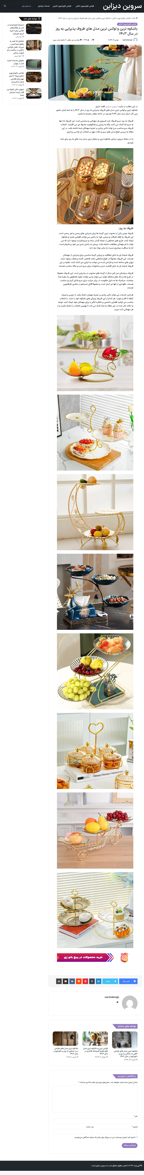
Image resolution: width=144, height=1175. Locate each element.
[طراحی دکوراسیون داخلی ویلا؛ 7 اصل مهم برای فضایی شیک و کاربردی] (33, 77)
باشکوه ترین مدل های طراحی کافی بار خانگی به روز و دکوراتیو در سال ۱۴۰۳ (126, 1054)
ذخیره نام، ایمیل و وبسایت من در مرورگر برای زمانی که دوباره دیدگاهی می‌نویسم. (104, 1137)
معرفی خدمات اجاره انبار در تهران (15, 62)
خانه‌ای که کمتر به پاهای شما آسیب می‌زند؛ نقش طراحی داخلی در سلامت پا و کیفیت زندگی (15, 47)
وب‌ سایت (90, 1127)
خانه (134, 18)
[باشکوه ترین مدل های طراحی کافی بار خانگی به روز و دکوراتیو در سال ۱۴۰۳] (125, 1039)
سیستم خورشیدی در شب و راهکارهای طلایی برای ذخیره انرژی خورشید (15, 29)
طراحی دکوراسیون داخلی (121, 18)
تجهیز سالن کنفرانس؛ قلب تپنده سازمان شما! (15, 92)
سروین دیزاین (111, 106)
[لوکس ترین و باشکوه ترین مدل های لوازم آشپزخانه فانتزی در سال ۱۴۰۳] (95, 1038)
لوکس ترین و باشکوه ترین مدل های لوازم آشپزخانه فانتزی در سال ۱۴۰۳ (95, 1051)
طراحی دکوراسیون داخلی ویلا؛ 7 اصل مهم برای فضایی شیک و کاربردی (16, 77)
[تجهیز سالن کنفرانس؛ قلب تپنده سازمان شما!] (33, 93)
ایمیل (135, 1127)
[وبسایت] (117, 1002)
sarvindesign (127, 40)
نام (136, 1116)
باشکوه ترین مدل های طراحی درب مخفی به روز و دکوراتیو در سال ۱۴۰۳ (65, 1051)
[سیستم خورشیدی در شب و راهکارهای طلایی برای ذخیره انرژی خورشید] (33, 29)
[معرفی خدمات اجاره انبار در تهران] (33, 64)
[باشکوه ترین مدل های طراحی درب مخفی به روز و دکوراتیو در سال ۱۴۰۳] (65, 1038)
